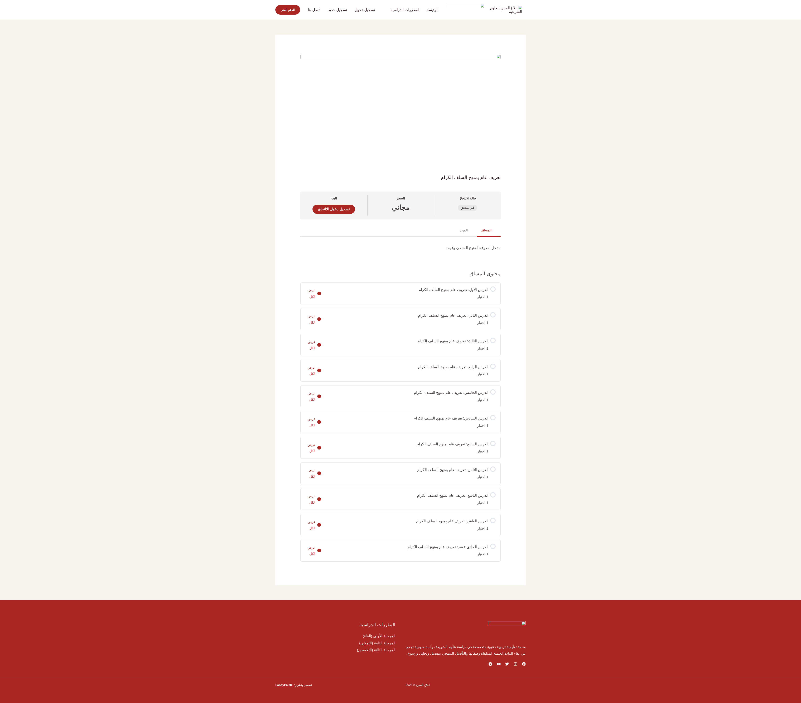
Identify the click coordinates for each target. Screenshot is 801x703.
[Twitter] (507, 664)
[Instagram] (515, 664)
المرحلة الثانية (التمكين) (377, 643)
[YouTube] (499, 664)
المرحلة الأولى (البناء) (379, 636)
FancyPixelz (283, 685)
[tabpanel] (400, 250)
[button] (388, 10)
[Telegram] (490, 664)
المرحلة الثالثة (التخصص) (376, 650)
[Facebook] (524, 664)
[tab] (489, 230)
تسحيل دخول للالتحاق (334, 209)
